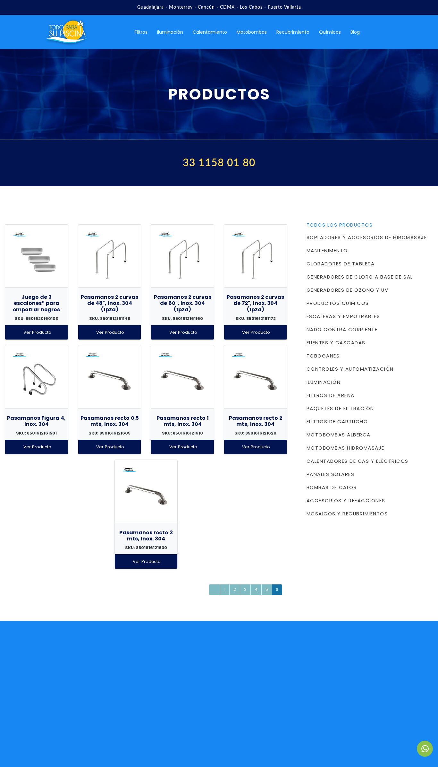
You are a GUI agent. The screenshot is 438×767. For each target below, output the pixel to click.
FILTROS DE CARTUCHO (337, 421)
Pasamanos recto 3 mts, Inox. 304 (146, 536)
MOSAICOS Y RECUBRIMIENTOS (347, 513)
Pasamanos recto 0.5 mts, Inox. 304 (109, 421)
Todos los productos (340, 224)
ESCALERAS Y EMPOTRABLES (343, 316)
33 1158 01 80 (219, 163)
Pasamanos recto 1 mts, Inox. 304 (182, 421)
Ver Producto (37, 332)
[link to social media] (425, 749)
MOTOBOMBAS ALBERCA (339, 434)
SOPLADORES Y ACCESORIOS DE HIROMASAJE (367, 237)
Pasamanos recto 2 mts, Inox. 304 (255, 421)
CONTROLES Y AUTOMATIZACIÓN (350, 369)
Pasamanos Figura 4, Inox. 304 (36, 421)
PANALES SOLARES (330, 474)
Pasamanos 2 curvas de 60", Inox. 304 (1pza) (182, 303)
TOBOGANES (323, 355)
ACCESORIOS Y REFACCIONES (346, 500)
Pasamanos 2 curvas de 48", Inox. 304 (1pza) (109, 303)
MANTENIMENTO (327, 250)
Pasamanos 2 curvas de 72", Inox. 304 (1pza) (255, 303)
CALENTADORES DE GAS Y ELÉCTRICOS (358, 461)
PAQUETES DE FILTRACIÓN (340, 408)
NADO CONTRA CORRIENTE (342, 329)
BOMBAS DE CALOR (332, 487)
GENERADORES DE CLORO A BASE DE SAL (360, 276)
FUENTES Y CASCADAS (336, 342)
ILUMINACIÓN (324, 382)
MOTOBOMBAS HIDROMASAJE (345, 447)
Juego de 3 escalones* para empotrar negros (36, 303)
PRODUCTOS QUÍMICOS (338, 303)
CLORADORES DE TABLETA (341, 263)
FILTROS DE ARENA (331, 395)
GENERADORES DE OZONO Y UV (347, 290)
